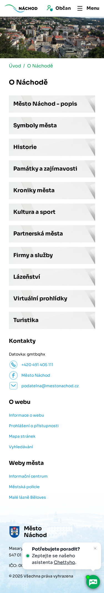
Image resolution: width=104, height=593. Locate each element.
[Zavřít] (95, 548)
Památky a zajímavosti (45, 168)
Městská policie (24, 486)
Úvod (15, 66)
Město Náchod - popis (45, 103)
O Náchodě (40, 66)
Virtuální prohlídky (40, 298)
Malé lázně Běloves (27, 497)
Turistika (26, 320)
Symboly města (35, 125)
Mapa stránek (22, 436)
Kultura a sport (34, 212)
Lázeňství (26, 276)
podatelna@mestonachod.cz (50, 385)
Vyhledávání (21, 446)
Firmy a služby (33, 255)
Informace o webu (26, 415)
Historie (25, 147)
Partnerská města (38, 233)
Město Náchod (35, 375)
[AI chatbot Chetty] (92, 581)
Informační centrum (28, 476)
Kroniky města (34, 190)
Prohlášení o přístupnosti (34, 425)
